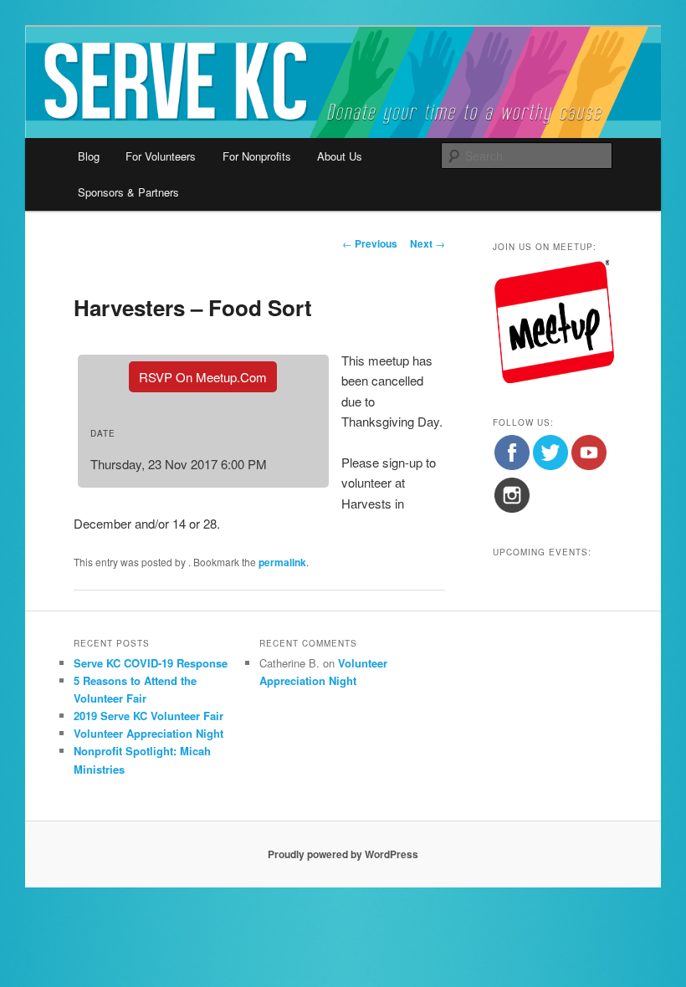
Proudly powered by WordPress (343, 854)
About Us (339, 156)
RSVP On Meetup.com (203, 377)
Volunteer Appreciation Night (148, 733)
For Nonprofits (257, 156)
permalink (282, 562)
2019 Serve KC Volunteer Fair (148, 716)
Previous (369, 243)
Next (427, 243)
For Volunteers (160, 156)
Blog (89, 156)
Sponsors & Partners (128, 192)
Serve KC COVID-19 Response (151, 663)
